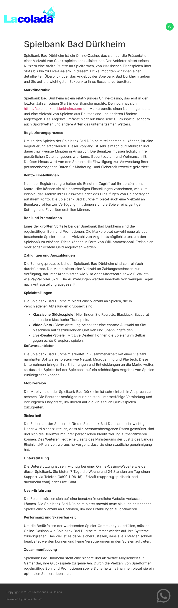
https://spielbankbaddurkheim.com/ (53, 108)
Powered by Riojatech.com (24, 599)
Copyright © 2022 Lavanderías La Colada (34, 592)
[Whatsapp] (170, 27)
